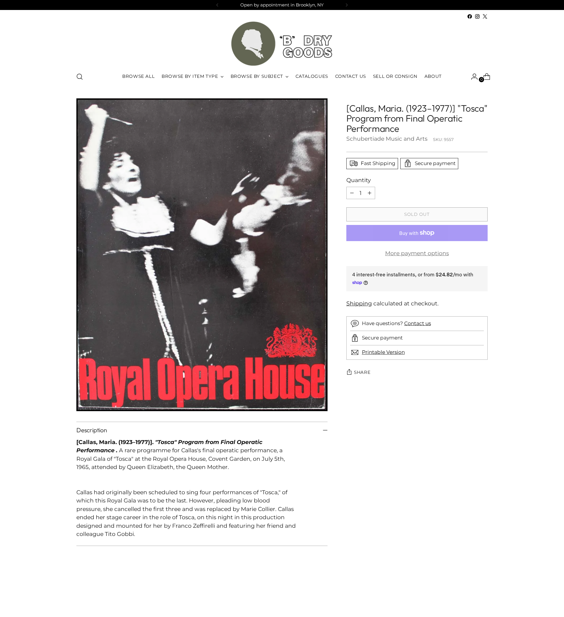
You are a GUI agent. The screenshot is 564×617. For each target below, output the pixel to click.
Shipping (359, 303)
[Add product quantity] (369, 193)
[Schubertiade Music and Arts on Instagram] (477, 16)
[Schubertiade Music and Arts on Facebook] (469, 16)
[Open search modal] (79, 77)
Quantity (358, 179)
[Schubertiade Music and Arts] (282, 44)
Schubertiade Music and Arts (386, 138)
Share (362, 372)
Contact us (417, 323)
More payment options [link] (417, 253)
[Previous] (217, 5)
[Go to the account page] (472, 77)
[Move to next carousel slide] (483, 597)
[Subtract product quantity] (352, 193)
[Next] (346, 5)
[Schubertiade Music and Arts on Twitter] (485, 16)
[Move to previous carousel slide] (469, 597)
